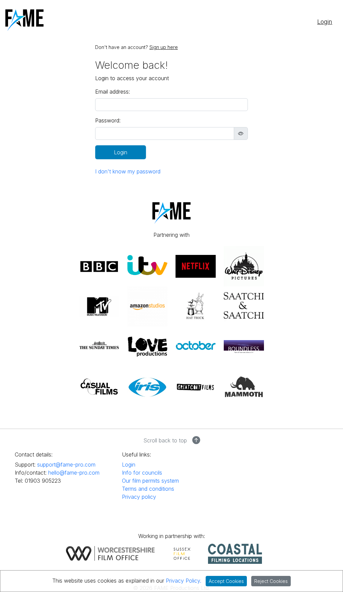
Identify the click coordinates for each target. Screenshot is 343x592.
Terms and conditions (148, 488)
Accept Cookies (226, 581)
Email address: (112, 91)
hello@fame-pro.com (73, 472)
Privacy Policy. (183, 580)
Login (324, 21)
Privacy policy (139, 496)
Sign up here (163, 47)
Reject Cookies (271, 581)
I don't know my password (127, 171)
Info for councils (142, 472)
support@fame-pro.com (66, 464)
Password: (108, 120)
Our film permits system (150, 480)
